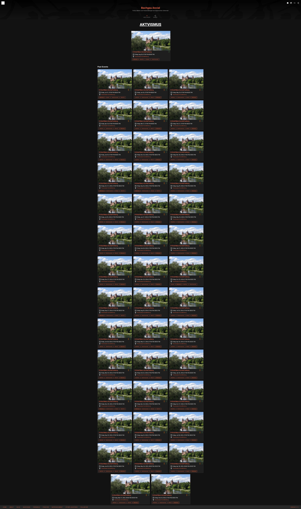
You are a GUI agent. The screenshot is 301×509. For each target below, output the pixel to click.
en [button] (295, 3)
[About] (287, 3)
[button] (71, 507)
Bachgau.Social (150, 7)
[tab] (147, 16)
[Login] (298, 3)
